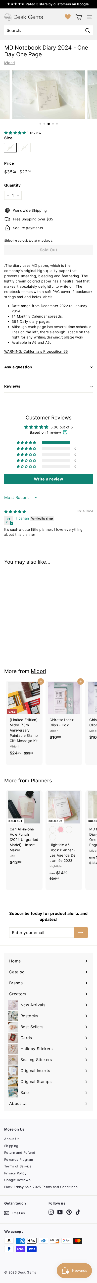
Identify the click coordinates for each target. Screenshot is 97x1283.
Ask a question (18, 367)
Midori (9, 63)
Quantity (12, 185)
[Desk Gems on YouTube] (60, 1212)
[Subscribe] (81, 932)
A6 (10, 147)
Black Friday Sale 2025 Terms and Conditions (41, 1187)
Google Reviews (17, 1180)
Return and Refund (19, 1152)
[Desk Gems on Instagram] (51, 1212)
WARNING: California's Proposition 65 (36, 351)
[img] (15, 511)
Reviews (12, 386)
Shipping (10, 240)
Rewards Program (18, 1159)
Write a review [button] (48, 478)
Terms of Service (18, 1166)
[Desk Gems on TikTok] (78, 1212)
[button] (15, 133)
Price (9, 163)
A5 (24, 147)
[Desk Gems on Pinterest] (69, 1212)
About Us (12, 1139)
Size (8, 137)
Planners (41, 780)
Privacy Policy (15, 1173)
